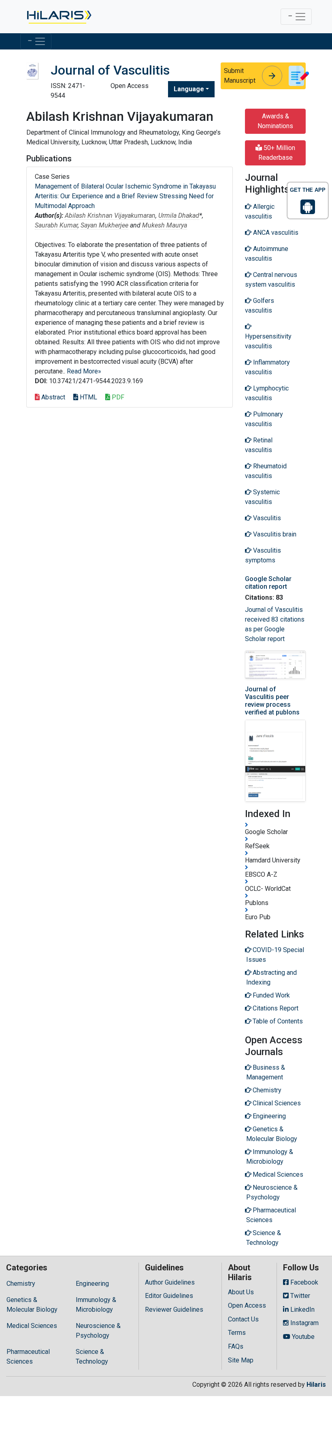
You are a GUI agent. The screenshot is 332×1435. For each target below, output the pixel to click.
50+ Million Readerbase (277, 152)
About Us (241, 1292)
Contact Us (243, 1319)
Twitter (299, 1296)
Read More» (84, 371)
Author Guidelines (170, 1282)
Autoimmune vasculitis (266, 253)
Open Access (247, 1305)
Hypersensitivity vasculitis (268, 341)
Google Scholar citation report (268, 582)
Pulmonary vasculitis (264, 419)
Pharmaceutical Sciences (28, 1356)
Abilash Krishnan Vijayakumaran (110, 215)
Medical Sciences (31, 1326)
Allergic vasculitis (260, 211)
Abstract (52, 397)
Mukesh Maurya (164, 225)
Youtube (302, 1337)
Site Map (240, 1360)
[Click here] (58, 16)
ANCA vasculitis (274, 232)
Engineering (92, 1283)
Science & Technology (92, 1356)
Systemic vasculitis (262, 497)
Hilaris (316, 1384)
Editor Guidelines (169, 1296)
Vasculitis (266, 518)
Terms (237, 1332)
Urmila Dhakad (178, 215)
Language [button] (189, 89)
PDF (117, 397)
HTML (87, 397)
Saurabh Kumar (56, 225)
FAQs (235, 1346)
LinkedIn (302, 1309)
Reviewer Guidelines (174, 1309)
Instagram (304, 1323)
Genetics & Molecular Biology (31, 1304)
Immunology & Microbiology (96, 1304)
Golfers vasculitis (259, 305)
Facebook (303, 1282)
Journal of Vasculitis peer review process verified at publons (272, 700)
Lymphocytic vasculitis (267, 393)
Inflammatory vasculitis (267, 367)
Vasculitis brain (273, 534)
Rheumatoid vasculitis (266, 471)
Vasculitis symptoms (263, 555)
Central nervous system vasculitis (271, 279)
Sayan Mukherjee (104, 225)
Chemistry (20, 1283)
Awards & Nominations (275, 121)
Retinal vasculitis (258, 445)
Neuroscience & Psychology (98, 1330)
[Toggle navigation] (296, 17)
